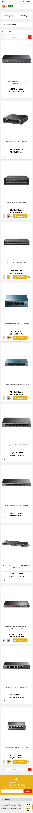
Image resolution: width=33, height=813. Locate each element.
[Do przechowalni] (4, 95)
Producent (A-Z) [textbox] (7, 31)
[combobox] (16, 32)
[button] (29, 1)
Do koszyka (21, 216)
